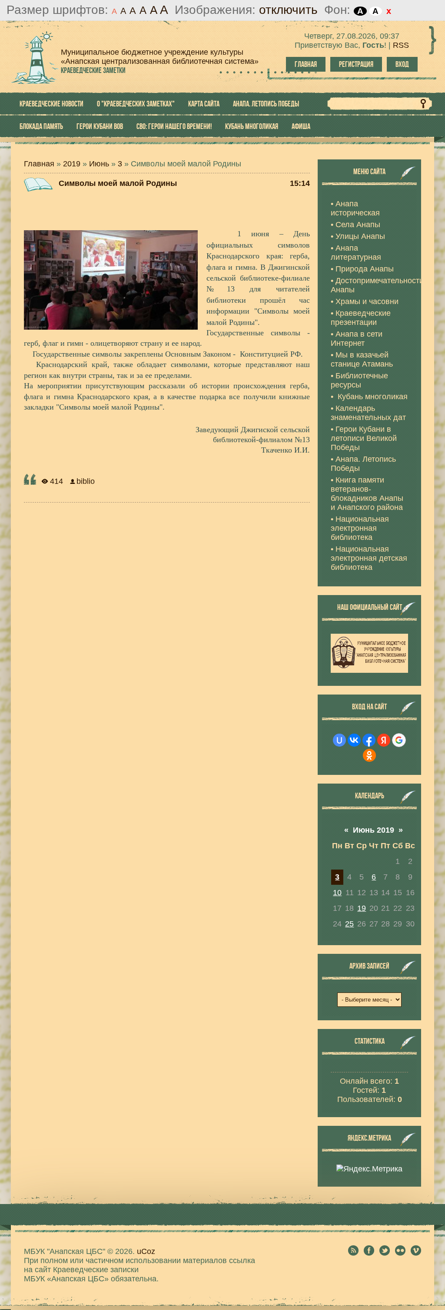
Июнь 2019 (373, 830)
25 (349, 924)
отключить (288, 10)
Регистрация (356, 64)
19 (361, 908)
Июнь (99, 163)
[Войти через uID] (339, 740)
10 (337, 892)
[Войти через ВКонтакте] (354, 740)
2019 (71, 163)
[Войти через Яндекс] (383, 740)
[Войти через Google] (399, 740)
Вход (402, 64)
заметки (93, 70)
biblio (85, 481)
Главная (306, 64)
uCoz (146, 1251)
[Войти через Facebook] (368, 740)
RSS (401, 45)
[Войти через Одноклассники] (369, 755)
